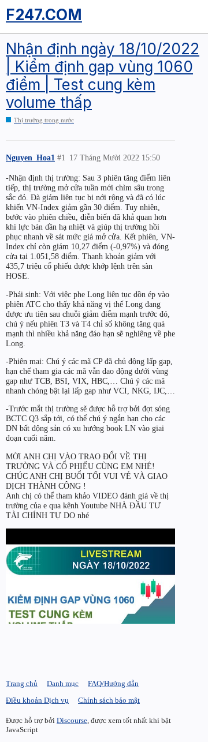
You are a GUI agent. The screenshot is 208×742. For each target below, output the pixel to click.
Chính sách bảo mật (109, 700)
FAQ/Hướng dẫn (113, 683)
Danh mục (63, 683)
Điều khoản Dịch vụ (37, 700)
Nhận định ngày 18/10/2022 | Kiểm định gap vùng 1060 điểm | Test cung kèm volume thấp (102, 76)
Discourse (72, 720)
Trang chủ (22, 683)
